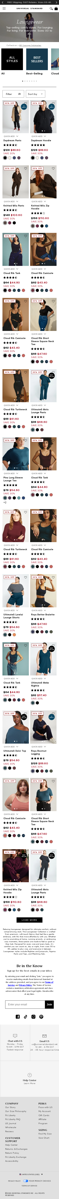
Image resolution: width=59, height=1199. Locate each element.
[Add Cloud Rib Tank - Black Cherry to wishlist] (53, 440)
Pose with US (45, 1107)
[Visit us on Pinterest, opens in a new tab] (41, 1017)
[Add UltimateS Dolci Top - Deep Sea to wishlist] (25, 713)
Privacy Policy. (25, 985)
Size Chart (44, 1137)
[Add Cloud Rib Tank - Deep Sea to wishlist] (25, 645)
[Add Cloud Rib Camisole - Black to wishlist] (25, 301)
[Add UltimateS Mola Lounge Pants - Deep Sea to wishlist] (53, 372)
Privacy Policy (14, 1181)
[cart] (56, 8)
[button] (14, 130)
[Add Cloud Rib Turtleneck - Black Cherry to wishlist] (25, 512)
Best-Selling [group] (34, 73)
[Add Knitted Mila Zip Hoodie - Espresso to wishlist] (53, 168)
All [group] (3, 73)
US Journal (10, 1123)
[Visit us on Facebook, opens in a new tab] (18, 1017)
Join (49, 1004)
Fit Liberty (10, 1115)
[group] (29, 2)
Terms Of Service (29, 1186)
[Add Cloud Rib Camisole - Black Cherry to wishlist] (53, 236)
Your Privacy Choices (40, 1181)
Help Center (11, 1144)
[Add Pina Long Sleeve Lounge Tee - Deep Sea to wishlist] (25, 440)
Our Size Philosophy (15, 1111)
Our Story (10, 1107)
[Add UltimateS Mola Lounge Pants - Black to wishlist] (53, 852)
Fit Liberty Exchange (15, 1156)
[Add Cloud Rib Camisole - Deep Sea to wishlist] (53, 512)
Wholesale (10, 1127)
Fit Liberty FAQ (12, 1119)
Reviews (9, 1131)
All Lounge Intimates (30, 45)
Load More (29, 920)
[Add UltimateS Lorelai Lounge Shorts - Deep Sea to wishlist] (25, 577)
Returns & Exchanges (16, 1148)
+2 (4, 502)
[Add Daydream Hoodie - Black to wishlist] (53, 103)
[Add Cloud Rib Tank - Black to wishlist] (25, 236)
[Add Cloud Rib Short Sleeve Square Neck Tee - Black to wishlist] (53, 301)
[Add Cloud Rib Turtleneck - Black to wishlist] (25, 372)
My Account (45, 1111)
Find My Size (45, 1133)
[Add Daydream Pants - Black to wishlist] (25, 103)
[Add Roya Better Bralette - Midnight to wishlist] (53, 577)
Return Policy (12, 1152)
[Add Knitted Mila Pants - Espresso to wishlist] (25, 168)
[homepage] (29, 8)
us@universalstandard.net (45, 1044)
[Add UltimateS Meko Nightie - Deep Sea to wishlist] (53, 645)
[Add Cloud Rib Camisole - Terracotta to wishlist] (25, 781)
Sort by (32, 94)
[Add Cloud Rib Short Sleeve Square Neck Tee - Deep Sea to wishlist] (53, 781)
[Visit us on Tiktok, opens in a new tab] (26, 1017)
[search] (51, 9)
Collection (12, 45)
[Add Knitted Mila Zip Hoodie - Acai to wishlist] (25, 852)
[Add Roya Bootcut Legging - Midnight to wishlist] (53, 713)
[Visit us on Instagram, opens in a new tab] (33, 1017)
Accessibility (11, 1160)
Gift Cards (44, 1115)
